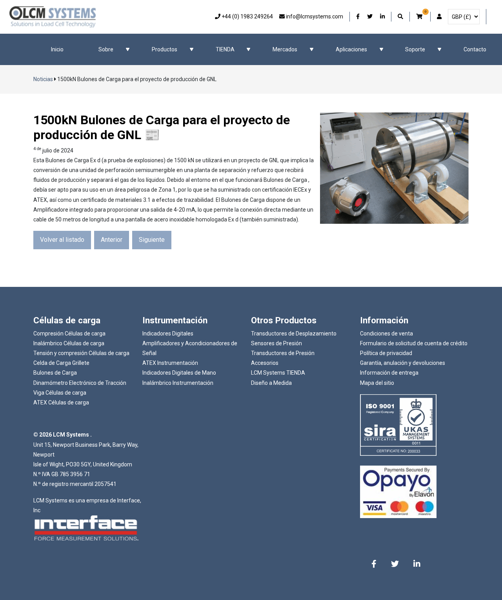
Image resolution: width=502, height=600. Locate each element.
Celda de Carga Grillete (61, 363)
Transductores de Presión (283, 353)
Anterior (111, 239)
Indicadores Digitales (167, 333)
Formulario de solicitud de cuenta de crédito (413, 343)
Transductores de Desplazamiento (293, 333)
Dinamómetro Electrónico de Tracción (79, 383)
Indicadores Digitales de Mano (179, 373)
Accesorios (264, 363)
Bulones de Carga (55, 373)
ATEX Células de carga (61, 402)
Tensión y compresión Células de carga (81, 353)
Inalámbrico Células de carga (68, 343)
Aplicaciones (351, 49)
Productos (164, 49)
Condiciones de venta (386, 333)
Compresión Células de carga (69, 333)
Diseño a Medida (271, 383)
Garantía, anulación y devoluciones (402, 363)
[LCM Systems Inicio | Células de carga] (52, 17)
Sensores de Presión (276, 343)
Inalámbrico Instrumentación (177, 383)
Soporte (415, 49)
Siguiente (152, 239)
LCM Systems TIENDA (278, 373)
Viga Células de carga (59, 393)
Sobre (105, 49)
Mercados (285, 49)
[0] (420, 17)
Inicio (57, 49)
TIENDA (225, 49)
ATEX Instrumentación (170, 363)
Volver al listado (62, 239)
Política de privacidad (386, 353)
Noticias (43, 79)
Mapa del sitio (377, 383)
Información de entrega (389, 373)
